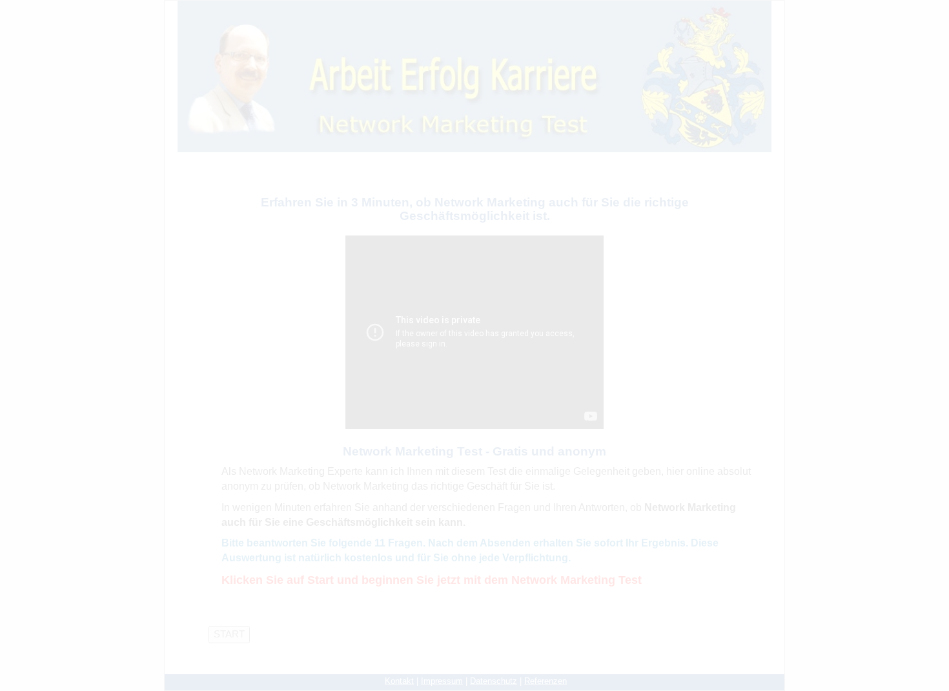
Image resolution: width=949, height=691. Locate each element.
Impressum (442, 681)
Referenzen (545, 681)
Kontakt (399, 681)
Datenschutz (493, 681)
